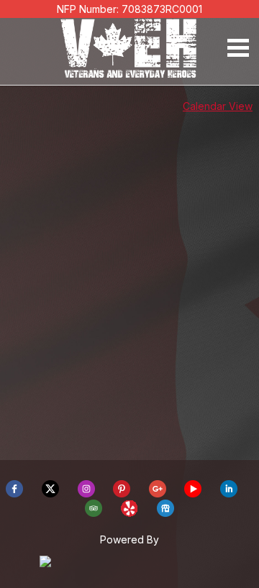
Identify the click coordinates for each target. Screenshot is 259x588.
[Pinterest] (121, 493)
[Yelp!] (129, 513)
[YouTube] (192, 493)
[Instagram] (86, 493)
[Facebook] (14, 493)
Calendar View (218, 106)
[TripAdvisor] (93, 513)
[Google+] (157, 493)
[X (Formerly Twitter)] (50, 493)
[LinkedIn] (228, 493)
